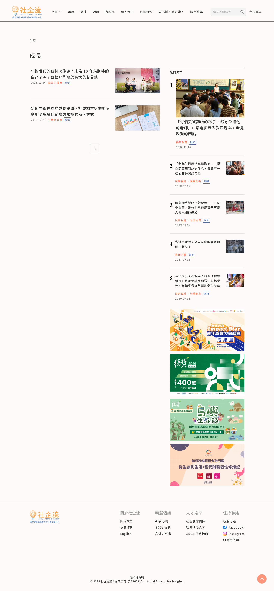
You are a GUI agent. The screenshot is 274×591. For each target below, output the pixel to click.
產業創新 (195, 181)
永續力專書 (163, 533)
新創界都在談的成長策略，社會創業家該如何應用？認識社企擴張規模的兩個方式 (70, 111)
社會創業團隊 (196, 521)
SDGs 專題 (163, 527)
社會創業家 (55, 120)
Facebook (236, 527)
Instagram (236, 533)
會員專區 (255, 12)
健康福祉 (180, 181)
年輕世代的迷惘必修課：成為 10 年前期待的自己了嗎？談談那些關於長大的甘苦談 (70, 74)
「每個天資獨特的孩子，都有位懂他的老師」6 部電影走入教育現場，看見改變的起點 (210, 127)
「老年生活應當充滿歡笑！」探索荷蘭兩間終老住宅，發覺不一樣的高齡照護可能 (197, 168)
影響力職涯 (55, 82)
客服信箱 (229, 521)
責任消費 (180, 254)
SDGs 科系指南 (197, 533)
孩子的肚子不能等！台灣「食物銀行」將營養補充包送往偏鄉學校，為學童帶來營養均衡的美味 (197, 281)
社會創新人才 (196, 527)
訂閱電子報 (231, 539)
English (126, 533)
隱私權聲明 (137, 577)
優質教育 (181, 142)
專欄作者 (126, 527)
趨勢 (67, 120)
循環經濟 (195, 220)
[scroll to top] (262, 579)
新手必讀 (161, 521)
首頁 (33, 40)
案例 (67, 82)
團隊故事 (126, 521)
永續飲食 (195, 293)
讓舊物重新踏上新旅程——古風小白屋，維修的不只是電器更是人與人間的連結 (197, 208)
